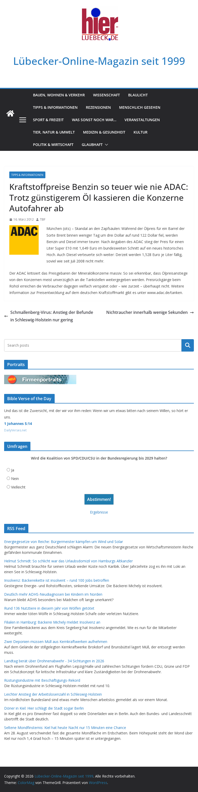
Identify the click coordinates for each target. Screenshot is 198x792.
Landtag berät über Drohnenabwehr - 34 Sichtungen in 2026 (54, 660)
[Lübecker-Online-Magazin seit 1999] (10, 113)
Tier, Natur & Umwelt (54, 132)
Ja (12, 470)
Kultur (140, 132)
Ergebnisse (99, 512)
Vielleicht (18, 487)
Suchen (188, 345)
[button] (105, 144)
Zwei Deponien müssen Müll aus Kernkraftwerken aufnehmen (55, 641)
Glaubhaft (92, 144)
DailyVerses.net (15, 430)
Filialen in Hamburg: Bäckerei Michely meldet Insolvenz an (52, 622)
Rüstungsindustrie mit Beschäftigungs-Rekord (42, 680)
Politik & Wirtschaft (53, 144)
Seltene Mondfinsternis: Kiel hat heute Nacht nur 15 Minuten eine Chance (65, 727)
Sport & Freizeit (48, 119)
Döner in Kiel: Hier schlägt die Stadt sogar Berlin (44, 708)
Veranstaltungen (142, 119)
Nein (15, 478)
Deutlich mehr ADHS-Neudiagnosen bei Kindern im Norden (53, 594)
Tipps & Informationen (55, 107)
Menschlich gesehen (139, 107)
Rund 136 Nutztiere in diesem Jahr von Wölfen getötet (49, 608)
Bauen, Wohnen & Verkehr (59, 94)
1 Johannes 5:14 (18, 423)
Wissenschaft (106, 94)
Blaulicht (138, 94)
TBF (42, 219)
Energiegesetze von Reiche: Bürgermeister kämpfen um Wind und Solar (63, 541)
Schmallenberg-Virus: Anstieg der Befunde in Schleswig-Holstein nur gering (51, 316)
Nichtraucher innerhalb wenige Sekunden (147, 312)
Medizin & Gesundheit (104, 132)
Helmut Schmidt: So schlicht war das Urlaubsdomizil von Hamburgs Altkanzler (68, 560)
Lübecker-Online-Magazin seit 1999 (99, 61)
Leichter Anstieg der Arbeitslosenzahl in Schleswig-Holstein (53, 694)
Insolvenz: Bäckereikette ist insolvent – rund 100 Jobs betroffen (56, 580)
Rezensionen (98, 107)
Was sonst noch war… (94, 119)
